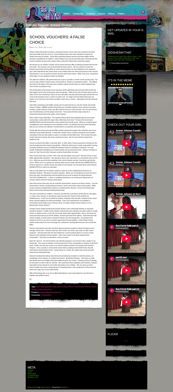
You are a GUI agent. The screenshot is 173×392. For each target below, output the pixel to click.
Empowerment (55, 292)
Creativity (90, 14)
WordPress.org (33, 377)
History (111, 14)
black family (40, 287)
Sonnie (49, 47)
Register (30, 370)
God (54, 287)
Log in (30, 372)
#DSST (67, 14)
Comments (33, 375)
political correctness (75, 287)
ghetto (48, 287)
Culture (101, 14)
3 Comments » (46, 295)
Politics (121, 14)
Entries (32, 374)
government (61, 287)
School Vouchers (44, 289)
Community (78, 14)
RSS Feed (143, 12)
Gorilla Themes (45, 387)
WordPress (64, 387)
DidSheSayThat (32, 387)
